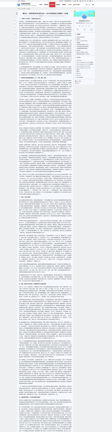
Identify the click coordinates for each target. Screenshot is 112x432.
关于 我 (69, 4)
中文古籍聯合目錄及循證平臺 (82, 46)
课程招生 (64, 4)
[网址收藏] (80, 1)
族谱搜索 (78, 42)
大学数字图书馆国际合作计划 (82, 44)
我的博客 (46, 4)
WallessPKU (79, 60)
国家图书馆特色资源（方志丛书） (83, 54)
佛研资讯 (78, 38)
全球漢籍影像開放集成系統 (82, 48)
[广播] (88, 1)
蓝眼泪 (78, 69)
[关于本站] (85, 1)
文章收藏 (28, 8)
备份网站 (61, 0)
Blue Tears (79, 73)
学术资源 (52, 4)
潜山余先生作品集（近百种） (82, 52)
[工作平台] (90, 1)
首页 (19, 8)
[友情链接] (78, 1)
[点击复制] (83, 26)
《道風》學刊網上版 (81, 37)
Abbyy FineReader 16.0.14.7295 (83, 66)
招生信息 (78, 50)
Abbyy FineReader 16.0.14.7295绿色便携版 (86, 62)
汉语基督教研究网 (67, 0)
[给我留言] (83, 1)
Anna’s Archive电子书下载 (82, 40)
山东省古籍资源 (80, 77)
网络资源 (58, 4)
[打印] (49, 15)
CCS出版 (74, 0)
